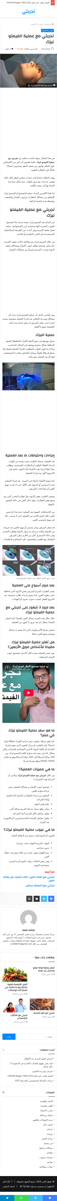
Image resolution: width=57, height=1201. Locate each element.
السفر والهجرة (46, 1101)
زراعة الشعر (47, 1138)
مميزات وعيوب (46, 1157)
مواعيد (50, 1162)
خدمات (50, 1129)
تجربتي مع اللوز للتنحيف (44, 1013)
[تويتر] (44, 899)
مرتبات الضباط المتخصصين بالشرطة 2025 (34, 1080)
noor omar (45, 49)
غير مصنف (48, 1143)
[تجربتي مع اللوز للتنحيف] (42, 1004)
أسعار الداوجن (9, 1186)
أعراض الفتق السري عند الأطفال (38, 1058)
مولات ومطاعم (46, 1166)
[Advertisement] (28, 123)
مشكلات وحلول (46, 1148)
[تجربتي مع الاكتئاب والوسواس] (14, 1005)
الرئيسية (48, 24)
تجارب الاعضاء (37, 24)
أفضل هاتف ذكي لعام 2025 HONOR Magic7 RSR (28, 2)
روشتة (50, 1134)
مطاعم (50, 1152)
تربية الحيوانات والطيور (43, 1120)
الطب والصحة (46, 1106)
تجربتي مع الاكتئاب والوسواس (18, 1016)
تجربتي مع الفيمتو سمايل (40, 885)
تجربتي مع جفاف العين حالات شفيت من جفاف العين (29, 879)
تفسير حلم (48, 1124)
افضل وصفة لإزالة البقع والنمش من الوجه (44, 969)
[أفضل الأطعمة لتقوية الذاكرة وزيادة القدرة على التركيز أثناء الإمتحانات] (14, 973)
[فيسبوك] (51, 899)
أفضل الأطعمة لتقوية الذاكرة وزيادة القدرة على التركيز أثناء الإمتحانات (16, 987)
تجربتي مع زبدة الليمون (42, 1071)
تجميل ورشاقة (46, 1115)
